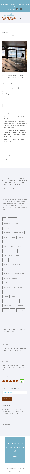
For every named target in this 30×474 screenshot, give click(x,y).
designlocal (6, 241)
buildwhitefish (7, 89)
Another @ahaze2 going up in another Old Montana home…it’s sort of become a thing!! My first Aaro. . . (14, 340)
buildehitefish (7, 223)
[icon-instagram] (17, 9)
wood (13, 310)
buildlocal (15, 88)
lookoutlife (6, 264)
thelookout (6, 301)
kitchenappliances (8, 255)
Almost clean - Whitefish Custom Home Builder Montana (14, 357)
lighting (5, 260)
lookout (12, 260)
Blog (6, 159)
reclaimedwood (7, 287)
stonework (6, 296)
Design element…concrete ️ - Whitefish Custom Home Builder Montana (13, 330)
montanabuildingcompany (10, 269)
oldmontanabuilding (19, 273)
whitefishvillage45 (8, 305)
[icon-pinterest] (14, 381)
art (4, 219)
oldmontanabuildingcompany (18, 91)
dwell (5, 246)
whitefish (6, 93)
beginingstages (12, 219)
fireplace (12, 246)
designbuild (6, 91)
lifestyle (17, 255)
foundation (6, 250)
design (13, 237)
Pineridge (14, 282)
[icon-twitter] (7, 381)
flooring (19, 246)
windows (6, 310)
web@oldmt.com (6, 417)
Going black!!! (8, 36)
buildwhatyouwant (8, 228)
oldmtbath (6, 282)
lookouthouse (21, 260)
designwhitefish (16, 241)
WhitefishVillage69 (20, 305)
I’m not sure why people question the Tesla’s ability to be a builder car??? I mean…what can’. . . (14, 349)
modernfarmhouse (16, 264)
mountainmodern (8, 273)
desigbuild (6, 237)
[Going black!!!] (15, 56)
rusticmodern (7, 291)
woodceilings (21, 310)
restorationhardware (18, 287)
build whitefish (7, 88)
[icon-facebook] (21, 9)
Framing (14, 250)
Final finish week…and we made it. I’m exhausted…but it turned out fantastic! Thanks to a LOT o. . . (14, 366)
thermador (14, 301)
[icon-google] (17, 381)
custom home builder (18, 89)
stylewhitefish (15, 296)
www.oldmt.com (6, 419)
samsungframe (17, 291)
